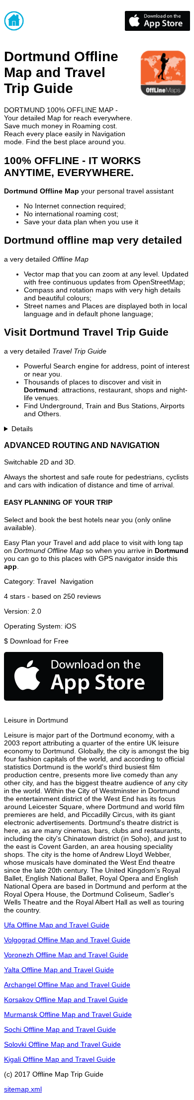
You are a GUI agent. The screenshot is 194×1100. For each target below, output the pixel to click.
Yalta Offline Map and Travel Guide (59, 970)
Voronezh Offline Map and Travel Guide (66, 955)
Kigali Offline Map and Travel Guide (59, 1059)
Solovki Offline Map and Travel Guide (62, 1044)
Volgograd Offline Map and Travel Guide (67, 940)
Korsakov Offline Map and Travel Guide (66, 1000)
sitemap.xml (23, 1089)
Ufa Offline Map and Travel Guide (56, 925)
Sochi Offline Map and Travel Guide (60, 1029)
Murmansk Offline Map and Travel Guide (68, 1014)
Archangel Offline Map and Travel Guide (67, 985)
